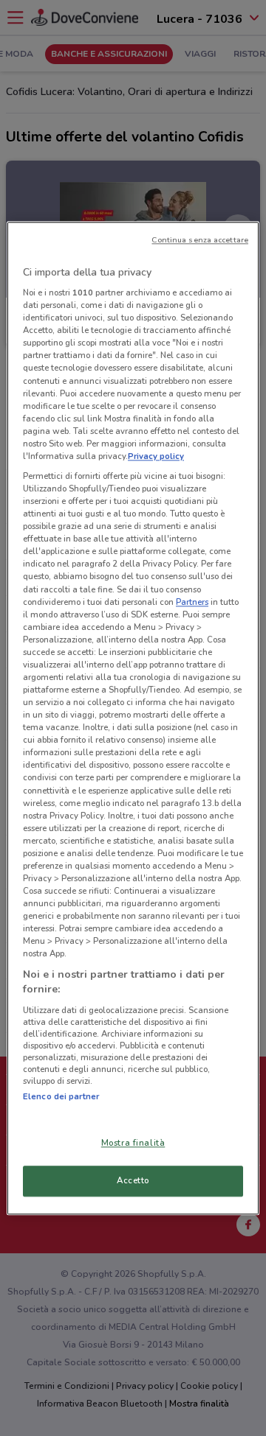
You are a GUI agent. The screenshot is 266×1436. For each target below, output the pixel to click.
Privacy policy (156, 456)
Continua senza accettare (199, 239)
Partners (192, 602)
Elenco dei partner (61, 1096)
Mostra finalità (133, 1143)
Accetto (133, 1180)
